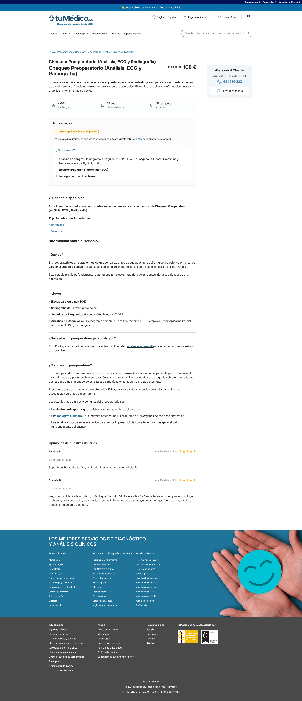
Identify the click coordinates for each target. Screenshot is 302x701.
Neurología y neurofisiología (62, 587)
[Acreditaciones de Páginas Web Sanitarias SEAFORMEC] (188, 637)
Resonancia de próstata (104, 573)
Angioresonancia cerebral (104, 605)
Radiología (80, 33)
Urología (53, 600)
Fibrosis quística (100, 582)
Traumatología (56, 596)
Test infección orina (145, 569)
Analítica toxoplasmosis (147, 578)
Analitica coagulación (146, 596)
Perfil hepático (143, 573)
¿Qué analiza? (65, 150)
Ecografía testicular (101, 591)
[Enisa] (209, 637)
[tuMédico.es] (71, 18)
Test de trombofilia (101, 564)
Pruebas (115, 33)
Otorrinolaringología (58, 591)
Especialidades (132, 33)
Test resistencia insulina (148, 559)
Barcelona (57, 224)
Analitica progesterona (147, 587)
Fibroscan (97, 587)
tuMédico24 (142, 139)
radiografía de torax (70, 416)
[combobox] (217, 33)
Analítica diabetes (145, 591)
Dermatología (55, 573)
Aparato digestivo (57, 564)
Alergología (54, 559)
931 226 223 (232, 81)
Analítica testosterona (146, 582)
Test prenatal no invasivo (104, 559)
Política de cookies (108, 652)
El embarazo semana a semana (66, 643)
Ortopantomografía (101, 578)
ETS (65, 33)
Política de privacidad (110, 647)
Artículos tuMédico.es (61, 665)
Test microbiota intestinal (148, 564)
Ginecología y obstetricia (61, 582)
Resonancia (98, 33)
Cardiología (54, 569)
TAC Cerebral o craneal (103, 569)
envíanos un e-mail (140, 346)
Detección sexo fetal (102, 600)
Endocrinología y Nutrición (61, 578)
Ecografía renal (99, 596)
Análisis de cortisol (145, 600)
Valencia (56, 231)
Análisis (53, 33)
